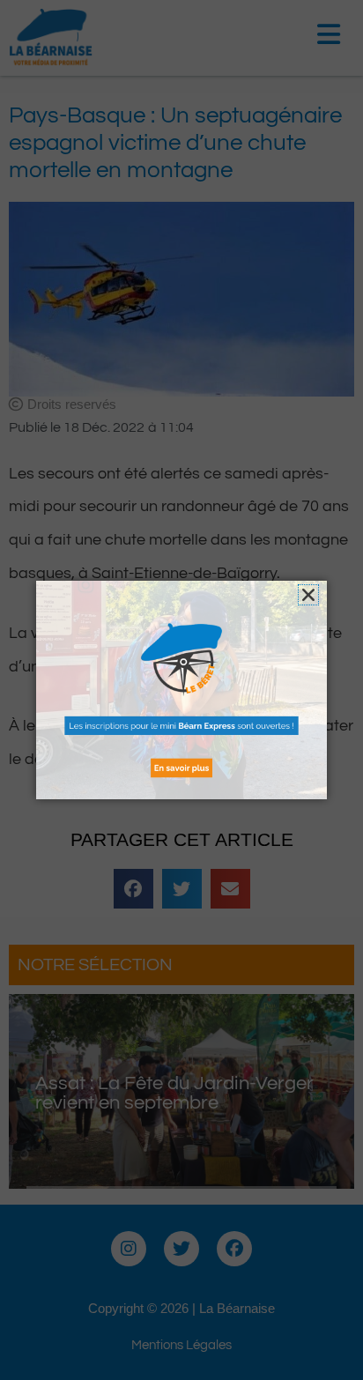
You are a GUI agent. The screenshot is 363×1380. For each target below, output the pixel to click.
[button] (308, 595)
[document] (181, 690)
